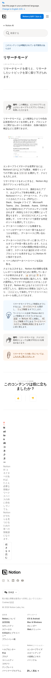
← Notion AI (8, 25)
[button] (25, 147)
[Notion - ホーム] (4, 16)
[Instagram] (3, 580)
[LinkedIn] (13, 581)
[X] (8, 581)
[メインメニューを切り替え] (47, 16)
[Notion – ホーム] (25, 572)
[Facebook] (18, 580)
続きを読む (7, 551)
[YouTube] (22, 580)
